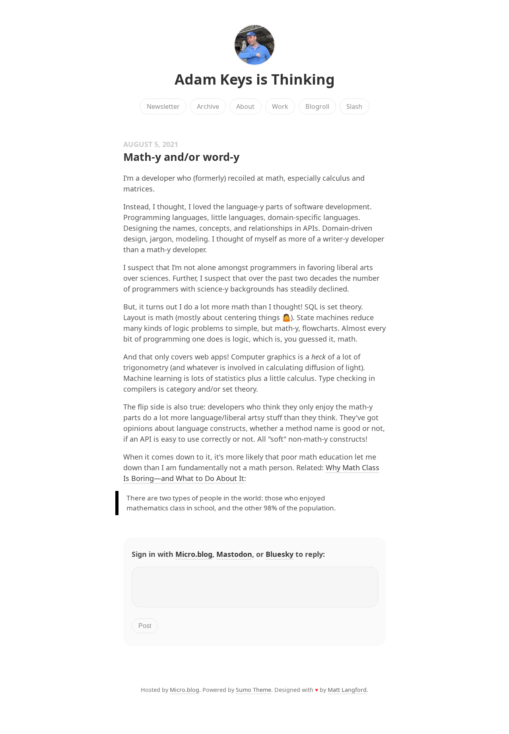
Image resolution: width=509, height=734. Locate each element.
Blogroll (317, 106)
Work (280, 106)
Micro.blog (193, 554)
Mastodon (234, 554)
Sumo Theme (253, 689)
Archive (208, 106)
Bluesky (279, 554)
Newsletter (163, 106)
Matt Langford (347, 689)
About (245, 106)
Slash (354, 106)
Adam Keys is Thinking (255, 79)
